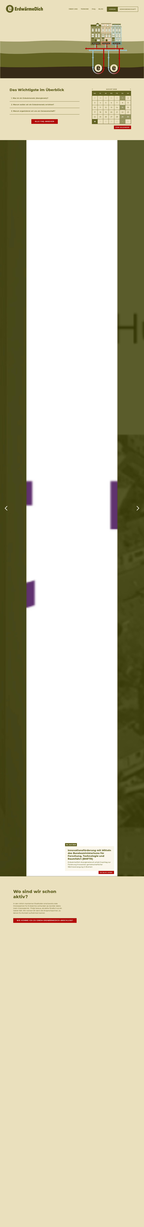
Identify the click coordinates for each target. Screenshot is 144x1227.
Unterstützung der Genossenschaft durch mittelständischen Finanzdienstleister (82, 857)
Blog (101, 9)
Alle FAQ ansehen (44, 121)
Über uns (73, 9)
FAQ (93, 9)
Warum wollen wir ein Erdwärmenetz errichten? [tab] (33, 105)
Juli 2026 (98, 89)
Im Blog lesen (15, 872)
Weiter (137, 508)
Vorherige (7, 508)
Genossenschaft (128, 9)
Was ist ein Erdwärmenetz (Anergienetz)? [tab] (30, 98)
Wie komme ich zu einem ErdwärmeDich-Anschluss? (45, 920)
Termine (85, 9)
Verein (112, 9)
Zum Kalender (122, 127)
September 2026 (124, 89)
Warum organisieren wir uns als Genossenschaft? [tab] (34, 111)
